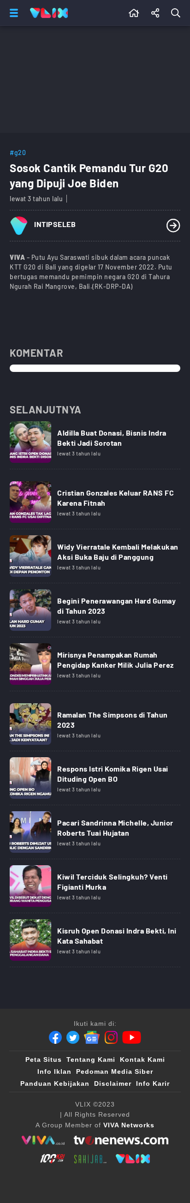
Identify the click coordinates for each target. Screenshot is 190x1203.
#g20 (18, 152)
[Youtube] (131, 1037)
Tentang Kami (90, 1059)
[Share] (155, 13)
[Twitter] (72, 1037)
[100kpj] (52, 1158)
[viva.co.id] (43, 1140)
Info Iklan (54, 1071)
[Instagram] (111, 1037)
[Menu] (12, 13)
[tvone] (121, 1140)
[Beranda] (134, 13)
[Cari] (177, 13)
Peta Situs (43, 1059)
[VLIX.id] (133, 1158)
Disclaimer (112, 1083)
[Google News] (92, 1037)
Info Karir (153, 1083)
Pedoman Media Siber (114, 1071)
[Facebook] (55, 1037)
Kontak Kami (142, 1059)
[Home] (49, 13)
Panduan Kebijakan (54, 1083)
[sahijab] (90, 1158)
